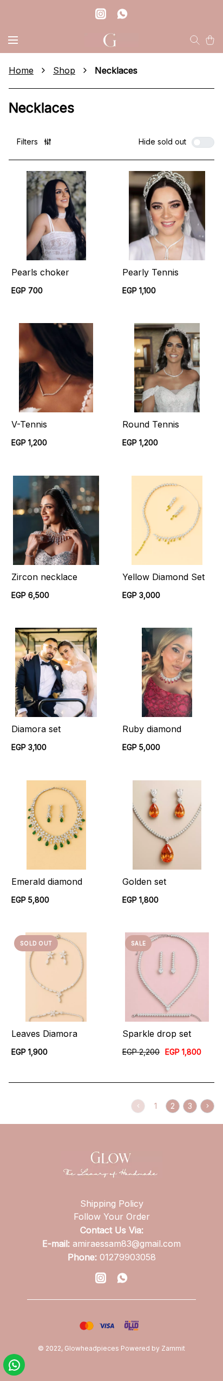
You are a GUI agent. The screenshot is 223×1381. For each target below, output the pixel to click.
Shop (64, 70)
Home (21, 70)
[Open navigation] (13, 40)
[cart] (210, 40)
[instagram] (100, 13)
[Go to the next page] (207, 1106)
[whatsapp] (122, 13)
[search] (194, 40)
